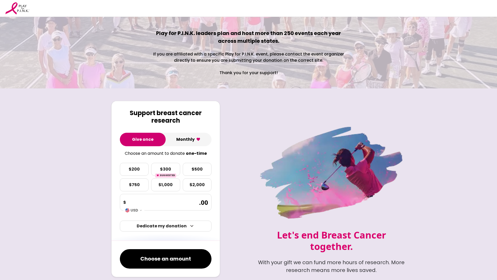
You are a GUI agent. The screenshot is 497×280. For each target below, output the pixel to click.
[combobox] (133, 210)
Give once (143, 139)
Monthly (185, 139)
